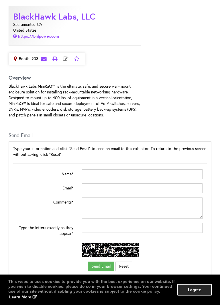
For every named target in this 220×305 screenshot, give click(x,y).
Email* (67, 188)
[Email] (43, 58)
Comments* (63, 202)
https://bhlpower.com (38, 36)
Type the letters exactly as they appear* (46, 230)
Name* (67, 174)
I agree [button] (194, 289)
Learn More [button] (20, 297)
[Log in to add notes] (65, 59)
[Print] (54, 58)
